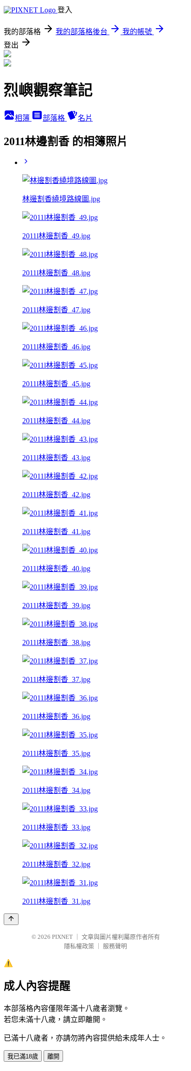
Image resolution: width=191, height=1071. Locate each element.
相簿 (23, 118)
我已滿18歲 (22, 1056)
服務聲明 (115, 946)
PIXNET (62, 936)
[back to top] (11, 919)
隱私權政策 (79, 946)
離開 (53, 1056)
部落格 (55, 118)
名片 (85, 118)
